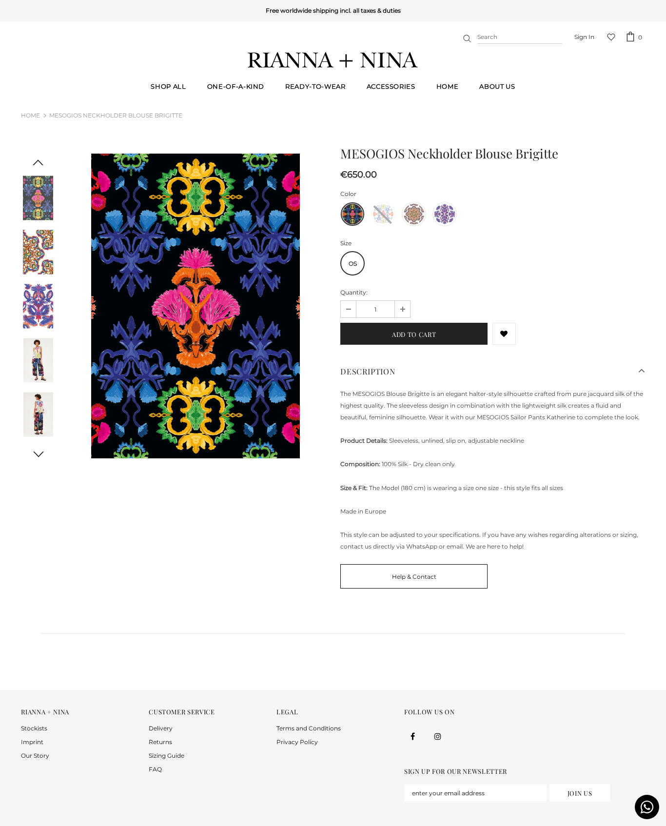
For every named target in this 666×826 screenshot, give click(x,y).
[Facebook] (413, 736)
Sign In (584, 36)
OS (353, 263)
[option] (195, 306)
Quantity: (354, 292)
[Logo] (333, 60)
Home (30, 115)
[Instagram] (438, 736)
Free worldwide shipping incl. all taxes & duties (231, 10)
